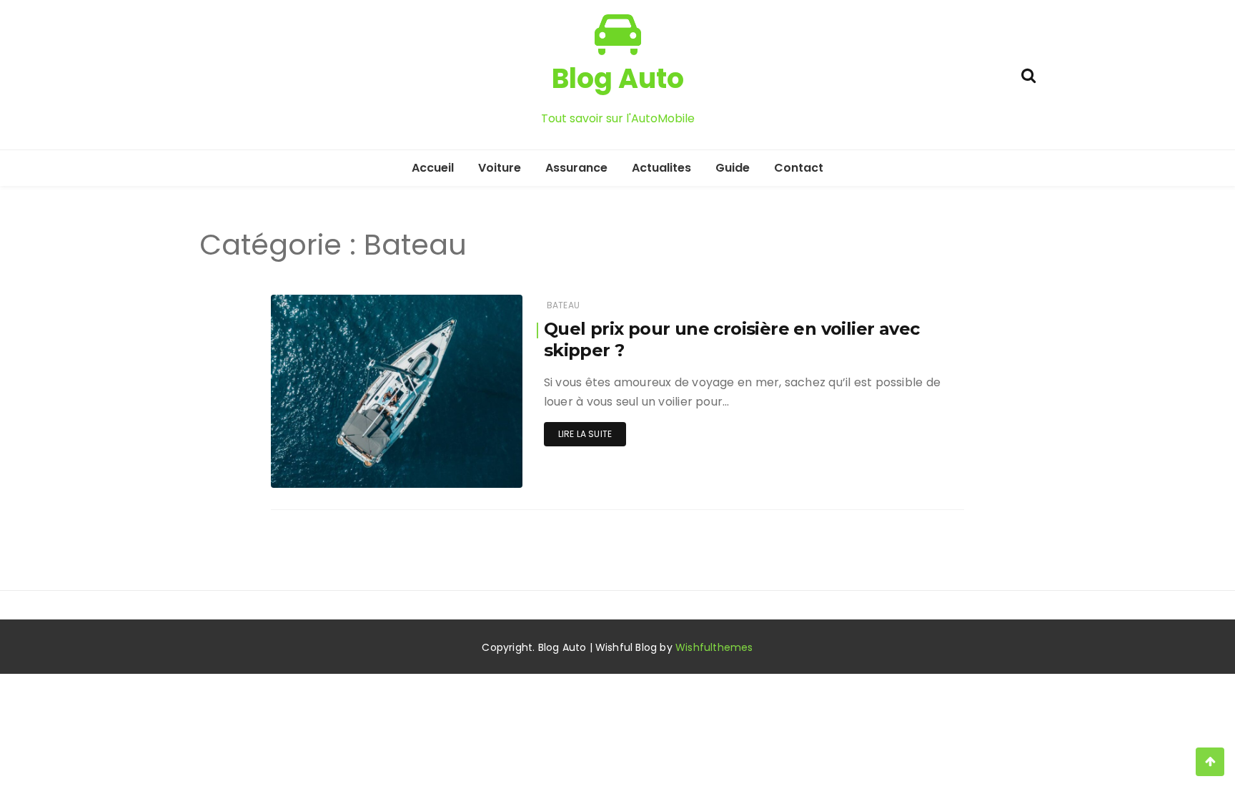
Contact (798, 168)
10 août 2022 (478, 467)
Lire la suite (585, 434)
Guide (732, 168)
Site (321, 467)
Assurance (576, 168)
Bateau (563, 305)
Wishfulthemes (714, 647)
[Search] (1028, 74)
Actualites (661, 168)
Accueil (433, 168)
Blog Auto (618, 78)
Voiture (499, 168)
